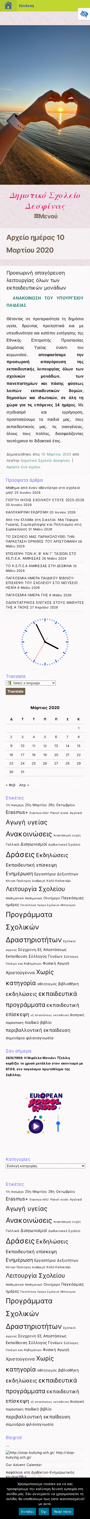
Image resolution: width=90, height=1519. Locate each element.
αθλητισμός (47, 984)
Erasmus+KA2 (39, 813)
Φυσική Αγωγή (56, 963)
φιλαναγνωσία (40, 1038)
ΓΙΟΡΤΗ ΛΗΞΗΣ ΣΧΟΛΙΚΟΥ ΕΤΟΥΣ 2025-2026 (45, 500)
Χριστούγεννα (20, 972)
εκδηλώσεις (22, 994)
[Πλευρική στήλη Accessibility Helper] (84, 14)
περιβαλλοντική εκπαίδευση (38, 1030)
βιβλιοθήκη (68, 983)
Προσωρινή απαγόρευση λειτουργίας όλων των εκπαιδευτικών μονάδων (36, 280)
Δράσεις (20, 854)
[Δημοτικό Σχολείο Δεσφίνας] (45, 183)
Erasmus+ (17, 812)
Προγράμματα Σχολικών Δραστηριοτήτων (34, 927)
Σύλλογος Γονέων (45, 956)
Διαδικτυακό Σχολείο (64, 844)
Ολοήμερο (52, 898)
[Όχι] (83, 1498)
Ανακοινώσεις (29, 834)
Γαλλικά (13, 844)
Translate (16, 691)
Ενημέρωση (19, 874)
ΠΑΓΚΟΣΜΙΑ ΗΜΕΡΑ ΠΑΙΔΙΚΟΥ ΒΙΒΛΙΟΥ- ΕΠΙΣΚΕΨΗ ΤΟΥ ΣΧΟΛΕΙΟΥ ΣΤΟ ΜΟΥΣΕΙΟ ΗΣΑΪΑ (42, 583)
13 (56, 746)
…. (8, 1445)
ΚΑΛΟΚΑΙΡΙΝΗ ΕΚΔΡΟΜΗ (27, 512)
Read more (62, 1512)
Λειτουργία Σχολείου (35, 889)
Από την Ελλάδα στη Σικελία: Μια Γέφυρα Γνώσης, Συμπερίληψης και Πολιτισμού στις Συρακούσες (44, 524)
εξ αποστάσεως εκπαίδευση (50, 1015)
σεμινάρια (15, 1038)
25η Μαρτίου (36, 805)
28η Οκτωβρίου (61, 805)
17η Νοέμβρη (15, 805)
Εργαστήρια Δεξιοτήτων (56, 874)
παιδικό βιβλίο (38, 1022)
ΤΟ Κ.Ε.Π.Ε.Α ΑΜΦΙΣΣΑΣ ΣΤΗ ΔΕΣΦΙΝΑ (39, 566)
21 (68, 755)
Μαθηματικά (15, 898)
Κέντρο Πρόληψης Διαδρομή (26, 881)
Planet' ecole (59, 813)
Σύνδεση (26, 5)
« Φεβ (11, 785)
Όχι (43, 1512)
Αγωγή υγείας (27, 822)
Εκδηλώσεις (52, 855)
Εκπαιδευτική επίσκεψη (31, 865)
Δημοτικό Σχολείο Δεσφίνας (45, 200)
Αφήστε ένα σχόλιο (23, 467)
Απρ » (24, 785)
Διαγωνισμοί (33, 844)
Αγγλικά (76, 813)
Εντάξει (27, 1512)
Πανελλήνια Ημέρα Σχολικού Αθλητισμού (48, 905)
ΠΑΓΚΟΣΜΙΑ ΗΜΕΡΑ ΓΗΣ (27, 595)
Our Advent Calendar (24, 1465)
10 (22, 746)
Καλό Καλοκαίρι (58, 881)
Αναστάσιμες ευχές (67, 835)
